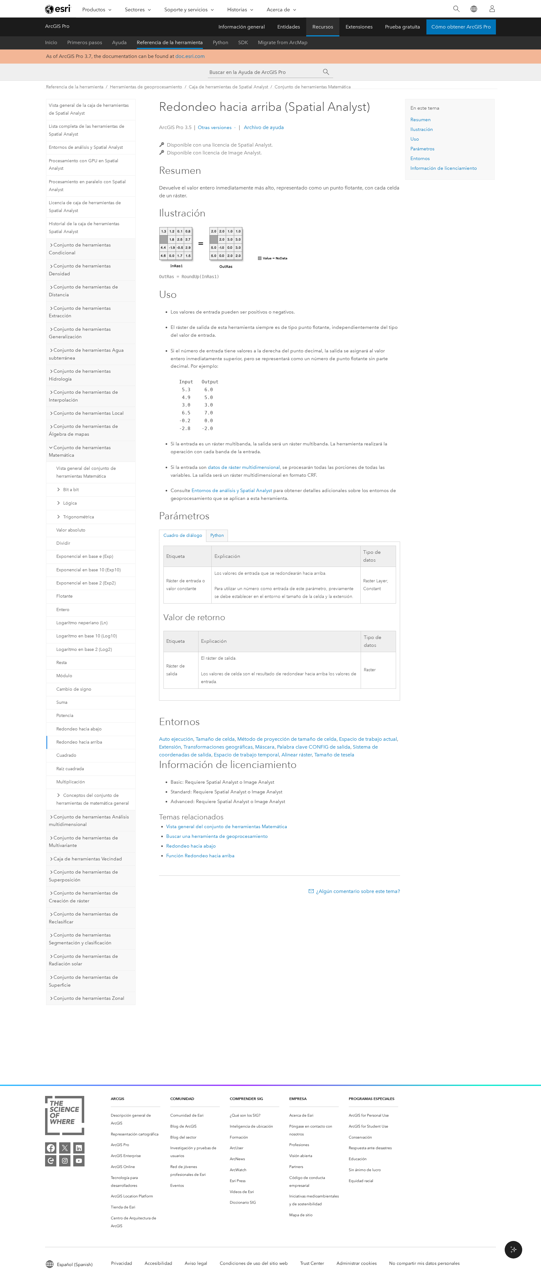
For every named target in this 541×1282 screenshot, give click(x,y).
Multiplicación (70, 782)
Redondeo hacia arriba (79, 742)
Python (220, 42)
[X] (64, 1148)
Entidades (288, 27)
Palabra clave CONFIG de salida (313, 747)
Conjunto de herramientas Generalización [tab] (80, 333)
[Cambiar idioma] (473, 9)
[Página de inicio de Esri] (58, 9)
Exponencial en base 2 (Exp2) (86, 583)
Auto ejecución (176, 739)
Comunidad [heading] (182, 1098)
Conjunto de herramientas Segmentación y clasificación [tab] (80, 939)
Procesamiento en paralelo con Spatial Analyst (87, 185)
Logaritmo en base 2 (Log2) (84, 649)
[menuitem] (135, 1119)
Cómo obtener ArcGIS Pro (461, 27)
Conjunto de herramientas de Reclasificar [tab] (83, 918)
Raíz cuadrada (70, 768)
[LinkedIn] (79, 1148)
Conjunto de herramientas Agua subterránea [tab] (86, 354)
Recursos (322, 27)
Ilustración (421, 129)
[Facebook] (50, 1148)
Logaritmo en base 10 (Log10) (86, 636)
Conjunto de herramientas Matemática (313, 87)
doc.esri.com (190, 56)
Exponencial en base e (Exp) (84, 556)
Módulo (64, 675)
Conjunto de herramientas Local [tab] (89, 413)
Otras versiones (215, 127)
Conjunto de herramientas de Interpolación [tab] (83, 396)
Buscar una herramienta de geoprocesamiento (217, 836)
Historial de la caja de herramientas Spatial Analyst (84, 227)
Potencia (64, 715)
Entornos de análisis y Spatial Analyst (86, 147)
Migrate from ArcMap (282, 42)
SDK (243, 42)
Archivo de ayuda (263, 127)
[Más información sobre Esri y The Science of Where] (64, 1117)
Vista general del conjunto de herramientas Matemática (86, 472)
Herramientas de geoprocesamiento (146, 87)
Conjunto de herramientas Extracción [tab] (80, 312)
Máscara (265, 747)
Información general (242, 27)
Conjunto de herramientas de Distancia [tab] (83, 291)
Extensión (170, 747)
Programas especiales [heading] (371, 1098)
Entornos (420, 158)
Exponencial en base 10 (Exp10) (88, 570)
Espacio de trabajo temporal (246, 755)
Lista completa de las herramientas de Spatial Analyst (86, 130)
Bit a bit (71, 489)
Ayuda (119, 42)
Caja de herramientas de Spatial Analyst (228, 87)
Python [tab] (217, 535)
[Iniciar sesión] (492, 8)
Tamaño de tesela (334, 755)
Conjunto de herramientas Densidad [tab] (80, 270)
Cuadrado (66, 755)
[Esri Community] (50, 1160)
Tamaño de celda (215, 739)
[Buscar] (456, 9)
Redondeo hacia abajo (79, 729)
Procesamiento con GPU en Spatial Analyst (83, 164)
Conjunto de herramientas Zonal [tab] (89, 998)
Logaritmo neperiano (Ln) (81, 622)
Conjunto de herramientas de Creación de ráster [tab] (83, 897)
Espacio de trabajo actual (368, 739)
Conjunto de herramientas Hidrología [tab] (80, 375)
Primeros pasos (84, 42)
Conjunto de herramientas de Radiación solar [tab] (83, 960)
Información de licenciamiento (443, 168)
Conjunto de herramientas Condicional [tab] (80, 249)
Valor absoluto (70, 530)
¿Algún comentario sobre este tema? (358, 891)
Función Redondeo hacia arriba (200, 856)
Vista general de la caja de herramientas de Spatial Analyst (89, 109)
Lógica (70, 503)
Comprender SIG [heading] (246, 1098)
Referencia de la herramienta (170, 42)
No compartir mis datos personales (424, 1263)
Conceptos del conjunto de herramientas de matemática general (92, 799)
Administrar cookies (357, 1263)
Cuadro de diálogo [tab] (182, 535)
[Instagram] (64, 1160)
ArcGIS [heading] (117, 1098)
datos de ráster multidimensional (244, 467)
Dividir (63, 543)
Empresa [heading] (298, 1098)
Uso (414, 139)
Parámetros (422, 149)
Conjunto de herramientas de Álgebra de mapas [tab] (83, 430)
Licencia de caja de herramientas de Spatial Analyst (85, 206)
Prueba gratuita (402, 27)
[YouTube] (79, 1160)
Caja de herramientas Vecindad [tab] (88, 859)
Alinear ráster (296, 755)
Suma (61, 702)
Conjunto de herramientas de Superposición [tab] (83, 876)
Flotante (64, 596)
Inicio (51, 42)
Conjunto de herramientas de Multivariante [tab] (83, 842)
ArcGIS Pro (57, 26)
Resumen (420, 119)
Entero (63, 609)
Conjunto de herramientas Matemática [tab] (80, 451)
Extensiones (359, 27)
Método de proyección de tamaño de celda (287, 739)
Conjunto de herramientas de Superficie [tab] (83, 981)
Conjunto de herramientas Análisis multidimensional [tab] (89, 821)
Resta (61, 662)
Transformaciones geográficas (218, 747)
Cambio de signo (73, 689)
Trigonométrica (78, 517)
